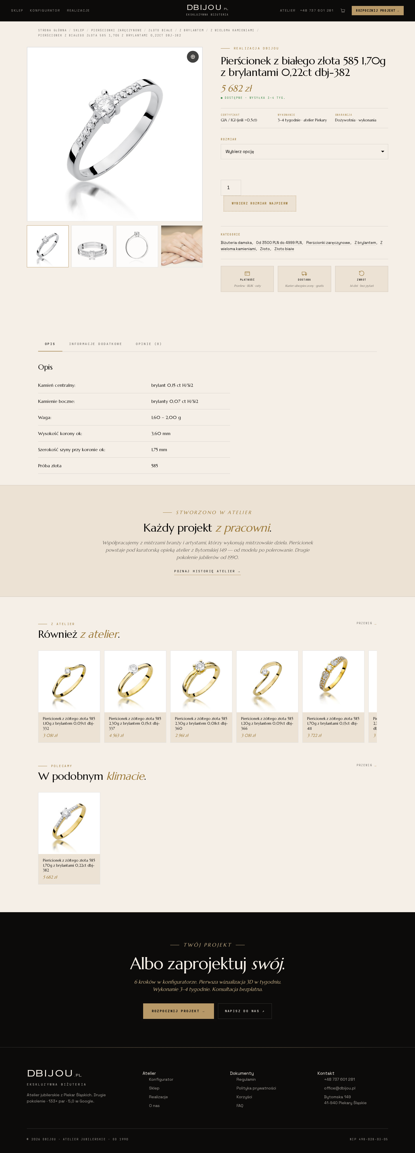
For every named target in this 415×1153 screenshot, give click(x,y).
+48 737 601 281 (317, 10)
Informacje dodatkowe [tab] (95, 344)
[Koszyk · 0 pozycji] (342, 10)
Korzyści (244, 1096)
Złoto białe (160, 30)
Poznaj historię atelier (207, 571)
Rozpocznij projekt (377, 10)
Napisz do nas (245, 1011)
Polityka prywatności (256, 1088)
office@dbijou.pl (339, 1088)
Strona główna (52, 30)
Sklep (17, 10)
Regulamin (246, 1079)
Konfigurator (45, 10)
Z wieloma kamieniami (233, 30)
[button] (193, 57)
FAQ (240, 1105)
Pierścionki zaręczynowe (116, 30)
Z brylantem (192, 30)
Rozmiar (229, 139)
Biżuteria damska (236, 242)
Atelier (288, 10)
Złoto (265, 248)
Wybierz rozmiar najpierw (260, 203)
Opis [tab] (50, 344)
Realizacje (78, 10)
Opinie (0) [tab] (149, 344)
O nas (154, 1105)
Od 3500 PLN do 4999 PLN (279, 242)
